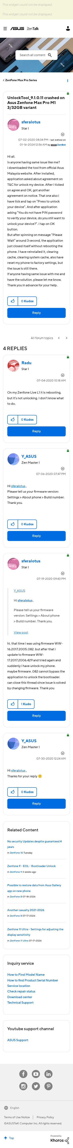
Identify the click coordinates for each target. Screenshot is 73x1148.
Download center (19, 997)
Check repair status (21, 991)
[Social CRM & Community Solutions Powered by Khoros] (60, 1139)
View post (21, 632)
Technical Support (20, 1003)
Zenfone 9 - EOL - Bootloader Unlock (31, 866)
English (14, 1108)
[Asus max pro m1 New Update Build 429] (59, 338)
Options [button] (67, 80)
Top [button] (11, 1138)
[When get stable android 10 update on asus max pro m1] (66, 338)
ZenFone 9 (16, 872)
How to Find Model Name (26, 975)
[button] (13, 301)
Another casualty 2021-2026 (25, 910)
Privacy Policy (45, 1117)
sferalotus (18, 486)
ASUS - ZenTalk (24, 28)
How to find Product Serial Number (32, 980)
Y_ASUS (19, 591)
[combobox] (36, 55)
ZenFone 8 (16, 896)
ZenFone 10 (16, 852)
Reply (36, 313)
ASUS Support (17, 1040)
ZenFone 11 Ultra (19, 940)
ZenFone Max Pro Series (21, 80)
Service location (18, 986)
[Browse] (6, 28)
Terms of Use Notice (17, 1117)
